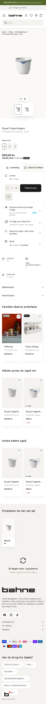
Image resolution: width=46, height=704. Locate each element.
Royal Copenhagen (13, 128)
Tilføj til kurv (30, 188)
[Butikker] (36, 15)
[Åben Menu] (4, 15)
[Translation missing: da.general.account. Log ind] (26, 15)
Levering (14, 167)
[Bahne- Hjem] (15, 15)
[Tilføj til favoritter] (8, 197)
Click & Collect (35, 167)
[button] (23, 212)
